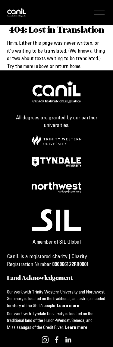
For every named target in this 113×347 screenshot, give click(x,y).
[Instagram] (45, 339)
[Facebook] (56, 339)
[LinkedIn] (68, 339)
